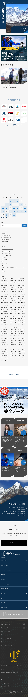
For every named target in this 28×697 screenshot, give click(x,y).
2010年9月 (3, 329)
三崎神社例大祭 (4, 241)
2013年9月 (3, 302)
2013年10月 (20, 300)
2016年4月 (20, 278)
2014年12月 (3, 291)
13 (3, 208)
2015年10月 (20, 282)
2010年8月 (12, 329)
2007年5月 (12, 358)
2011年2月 (12, 324)
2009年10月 (20, 335)
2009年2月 (12, 342)
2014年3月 (3, 298)
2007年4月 (20, 358)
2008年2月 (12, 351)
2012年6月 (3, 313)
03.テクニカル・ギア (6, 253)
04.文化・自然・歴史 (6, 255)
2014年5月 (12, 296)
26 (25, 211)
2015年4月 (20, 287)
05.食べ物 (4, 257)
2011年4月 (20, 322)
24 (17, 211)
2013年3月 (3, 307)
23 (14, 211)
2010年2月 (12, 333)
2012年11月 (12, 309)
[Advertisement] (14, 147)
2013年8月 (12, 302)
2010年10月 (20, 327)
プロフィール (4, 560)
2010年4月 (20, 331)
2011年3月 (3, 324)
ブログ (2, 598)
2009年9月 (3, 338)
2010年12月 (3, 327)
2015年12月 (3, 282)
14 (6, 208)
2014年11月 (12, 291)
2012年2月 (12, 316)
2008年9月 (3, 347)
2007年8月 (12, 355)
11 (21, 204)
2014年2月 (12, 298)
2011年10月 (20, 318)
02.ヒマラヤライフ (6, 251)
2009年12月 (3, 335)
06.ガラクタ (4, 259)
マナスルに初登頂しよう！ (6, 239)
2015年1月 (20, 289)
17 (17, 208)
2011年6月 (3, 322)
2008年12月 (3, 344)
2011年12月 (3, 318)
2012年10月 (20, 309)
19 (25, 208)
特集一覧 (3, 593)
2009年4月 (20, 340)
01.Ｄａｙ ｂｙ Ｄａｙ (7, 249)
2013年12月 (3, 300)
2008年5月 (12, 349)
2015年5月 (12, 287)
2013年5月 (12, 305)
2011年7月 (20, 320)
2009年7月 (20, 338)
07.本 (3, 261)
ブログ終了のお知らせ (6, 235)
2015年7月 (20, 285)
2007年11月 (12, 353)
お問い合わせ (4, 607)
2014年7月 (20, 294)
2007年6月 (3, 358)
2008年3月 (3, 351)
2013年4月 (20, 305)
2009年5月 (12, 340)
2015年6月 (3, 287)
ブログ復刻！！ (4, 233)
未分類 (3, 271)
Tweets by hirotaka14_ (14, 374)
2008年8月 (12, 347)
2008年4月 (20, 349)
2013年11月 (12, 300)
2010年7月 (20, 329)
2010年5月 (12, 331)
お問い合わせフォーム (14, 543)
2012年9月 (3, 311)
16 (14, 208)
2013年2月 (12, 307)
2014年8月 (12, 294)
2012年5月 (12, 313)
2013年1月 (20, 307)
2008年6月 (3, 349)
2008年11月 (12, 344)
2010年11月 (12, 327)
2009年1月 (20, 342)
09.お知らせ (4, 265)
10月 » (6, 217)
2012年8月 (12, 311)
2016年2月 (12, 280)
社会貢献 (3, 574)
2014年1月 (20, 298)
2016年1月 (20, 280)
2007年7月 (20, 355)
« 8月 (2, 217)
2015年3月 (3, 289)
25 (21, 211)
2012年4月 (20, 313)
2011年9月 (3, 320)
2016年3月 (3, 280)
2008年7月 (20, 347)
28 (6, 215)
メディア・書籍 (4, 565)
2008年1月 (20, 351)
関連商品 (3, 579)
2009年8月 (12, 338)
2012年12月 (3, 309)
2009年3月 (3, 342)
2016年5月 (12, 278)
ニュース (3, 602)
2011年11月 (12, 318)
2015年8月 (12, 285)
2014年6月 (3, 296)
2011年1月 (20, 324)
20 (3, 211)
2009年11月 (12, 335)
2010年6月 (3, 331)
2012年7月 (20, 311)
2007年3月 (3, 360)
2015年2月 (12, 289)
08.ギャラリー (5, 263)
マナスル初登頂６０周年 (6, 237)
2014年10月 (20, 291)
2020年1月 (3, 278)
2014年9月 (3, 294)
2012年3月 (3, 316)
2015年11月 (12, 282)
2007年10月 (20, 353)
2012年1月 (20, 316)
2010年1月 (20, 333)
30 (14, 215)
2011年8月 (12, 320)
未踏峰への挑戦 (4, 588)
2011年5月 (12, 322)
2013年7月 (20, 302)
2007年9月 (3, 355)
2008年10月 (20, 344)
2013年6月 (3, 305)
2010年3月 (3, 333)
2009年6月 (3, 340)
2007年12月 (3, 353)
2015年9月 (3, 285)
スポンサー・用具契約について (14, 125)
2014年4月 (20, 296)
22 (10, 211)
